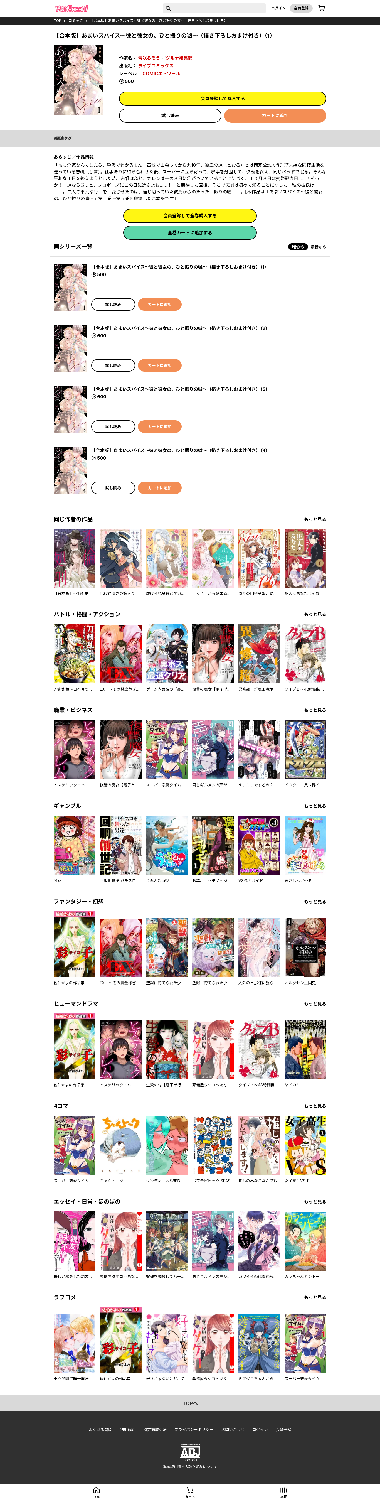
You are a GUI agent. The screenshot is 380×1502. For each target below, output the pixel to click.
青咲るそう (149, 58)
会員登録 (301, 8)
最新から (318, 246)
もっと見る (315, 519)
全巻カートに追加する (190, 232)
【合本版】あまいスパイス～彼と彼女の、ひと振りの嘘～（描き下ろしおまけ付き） (159, 20)
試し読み (170, 115)
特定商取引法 (155, 1429)
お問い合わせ (233, 1429)
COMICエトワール (161, 73)
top (57, 20)
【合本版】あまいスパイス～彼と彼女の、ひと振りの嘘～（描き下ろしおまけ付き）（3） (180, 389)
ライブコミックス (156, 65)
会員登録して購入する (223, 98)
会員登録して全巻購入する (190, 216)
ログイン (278, 8)
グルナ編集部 (179, 58)
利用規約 (127, 1429)
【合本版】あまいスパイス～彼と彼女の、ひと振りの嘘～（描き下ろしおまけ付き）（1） (180, 267)
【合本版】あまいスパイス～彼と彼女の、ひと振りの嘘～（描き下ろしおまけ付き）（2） (180, 328)
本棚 (283, 1497)
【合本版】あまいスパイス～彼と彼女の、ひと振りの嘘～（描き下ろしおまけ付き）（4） (180, 450)
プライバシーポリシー (193, 1429)
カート (190, 1497)
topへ (190, 1403)
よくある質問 (100, 1429)
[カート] (321, 8)
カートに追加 (275, 115)
